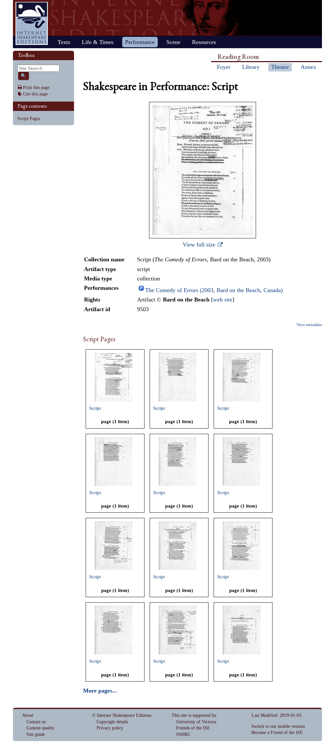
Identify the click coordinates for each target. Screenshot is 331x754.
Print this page (36, 87)
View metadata (309, 324)
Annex (308, 67)
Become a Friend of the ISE (277, 732)
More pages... (100, 690)
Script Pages (28, 118)
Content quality (41, 728)
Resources (204, 42)
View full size (200, 244)
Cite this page (35, 94)
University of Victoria (196, 721)
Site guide (36, 734)
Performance (140, 42)
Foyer (223, 67)
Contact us (36, 721)
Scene (173, 42)
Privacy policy (110, 728)
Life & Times (97, 42)
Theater (280, 67)
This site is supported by (194, 715)
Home (32, 23)
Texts (64, 42)
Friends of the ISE (193, 728)
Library (251, 67)
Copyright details (112, 721)
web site (222, 299)
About (27, 715)
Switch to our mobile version (278, 726)
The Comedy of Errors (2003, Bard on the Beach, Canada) (214, 290)
